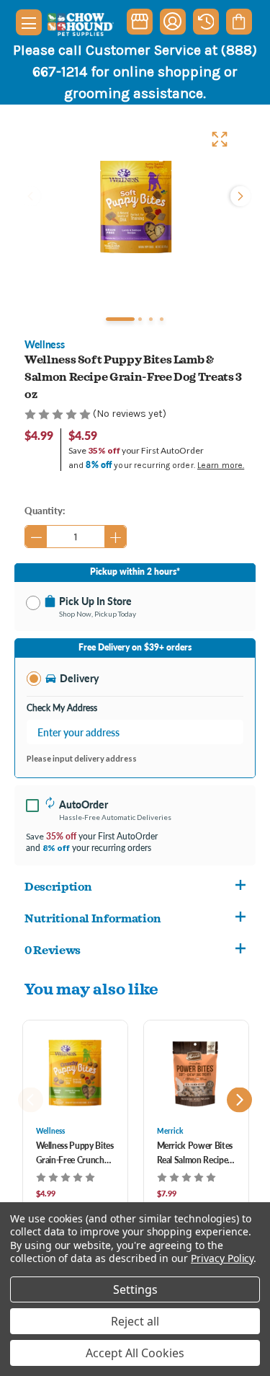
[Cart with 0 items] (239, 22)
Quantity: (44, 510)
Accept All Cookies (135, 1353)
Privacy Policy (222, 1258)
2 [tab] (140, 319)
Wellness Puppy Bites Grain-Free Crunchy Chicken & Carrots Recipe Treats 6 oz (75, 1153)
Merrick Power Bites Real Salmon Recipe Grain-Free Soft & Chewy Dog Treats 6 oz (195, 1153)
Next (239, 196)
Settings (135, 1289)
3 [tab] (151, 319)
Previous (31, 196)
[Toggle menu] (29, 22)
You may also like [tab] (91, 988)
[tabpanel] (135, 207)
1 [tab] (120, 319)
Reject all (135, 1321)
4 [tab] (161, 319)
